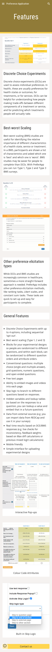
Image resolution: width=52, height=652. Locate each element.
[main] (26, 16)
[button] (3, 3)
